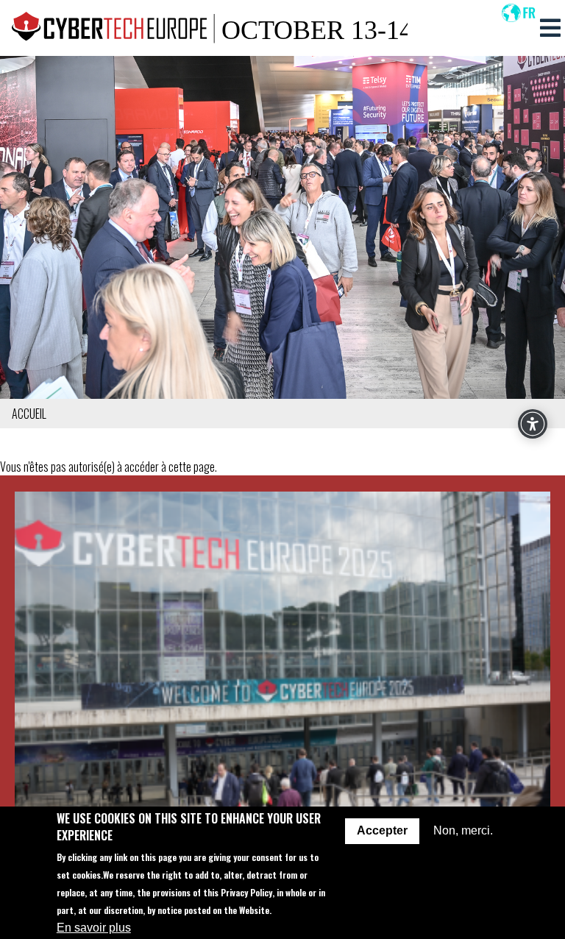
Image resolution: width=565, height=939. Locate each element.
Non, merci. (463, 830)
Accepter (382, 830)
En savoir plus (94, 927)
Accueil (29, 413)
